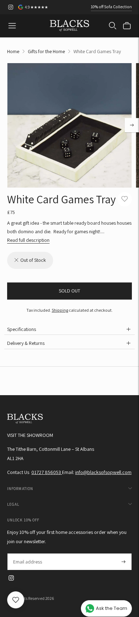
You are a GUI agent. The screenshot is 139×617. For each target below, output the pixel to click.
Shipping (60, 310)
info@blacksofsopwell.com (103, 472)
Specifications (21, 329)
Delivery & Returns (26, 343)
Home (13, 51)
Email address (27, 553)
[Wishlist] (15, 599)
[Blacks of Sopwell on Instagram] (10, 7)
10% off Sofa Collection (111, 6)
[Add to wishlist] (124, 199)
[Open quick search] (113, 26)
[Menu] (12, 26)
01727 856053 (46, 472)
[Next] (132, 125)
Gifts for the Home (46, 51)
